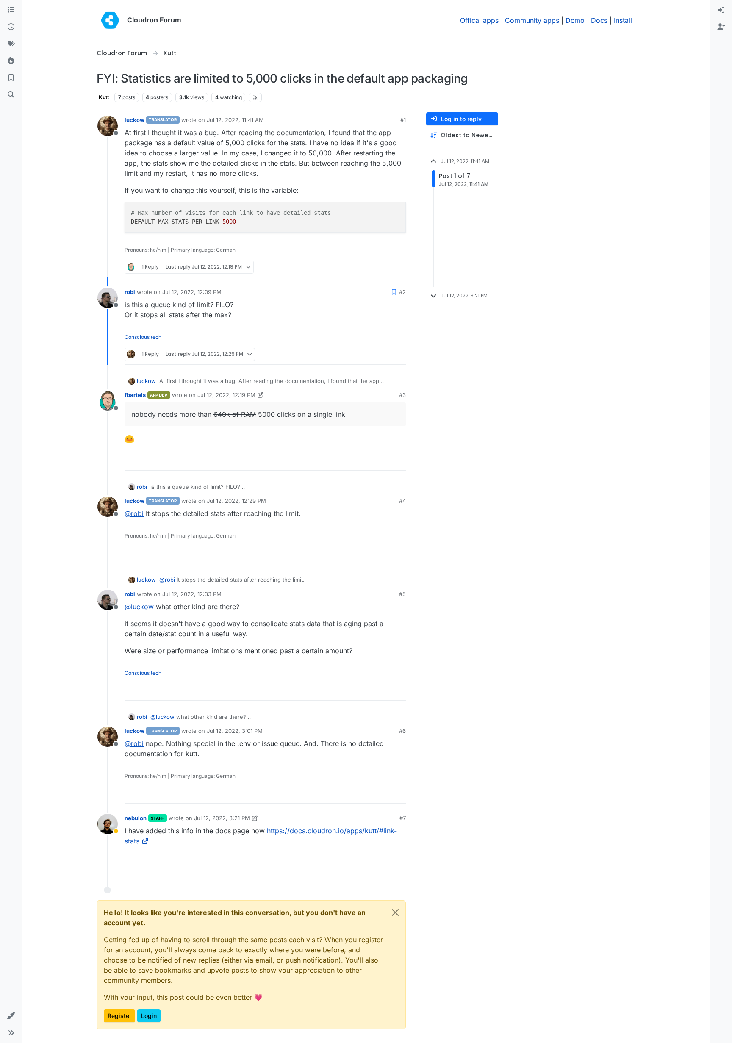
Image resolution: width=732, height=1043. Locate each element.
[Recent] (11, 27)
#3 (402, 394)
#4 (402, 500)
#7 (402, 818)
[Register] (721, 27)
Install (623, 20)
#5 (402, 594)
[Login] (721, 10)
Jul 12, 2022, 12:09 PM (192, 291)
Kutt (104, 97)
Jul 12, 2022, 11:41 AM (235, 120)
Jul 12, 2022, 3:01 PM (235, 730)
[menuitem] (721, 10)
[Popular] (11, 61)
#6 (402, 730)
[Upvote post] (385, 267)
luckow (134, 120)
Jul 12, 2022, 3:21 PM (222, 818)
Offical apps (479, 20)
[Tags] (11, 44)
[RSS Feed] (255, 97)
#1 (403, 120)
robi (130, 291)
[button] (11, 1016)
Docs (599, 20)
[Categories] (11, 10)
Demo (575, 20)
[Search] (11, 95)
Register (119, 1015)
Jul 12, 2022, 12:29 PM (236, 500)
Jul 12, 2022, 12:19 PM (226, 394)
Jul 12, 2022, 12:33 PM (192, 594)
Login (149, 1015)
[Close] (395, 912)
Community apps (532, 20)
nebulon (136, 818)
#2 (402, 291)
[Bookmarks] (11, 78)
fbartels (135, 394)
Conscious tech (143, 337)
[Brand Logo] (110, 20)
